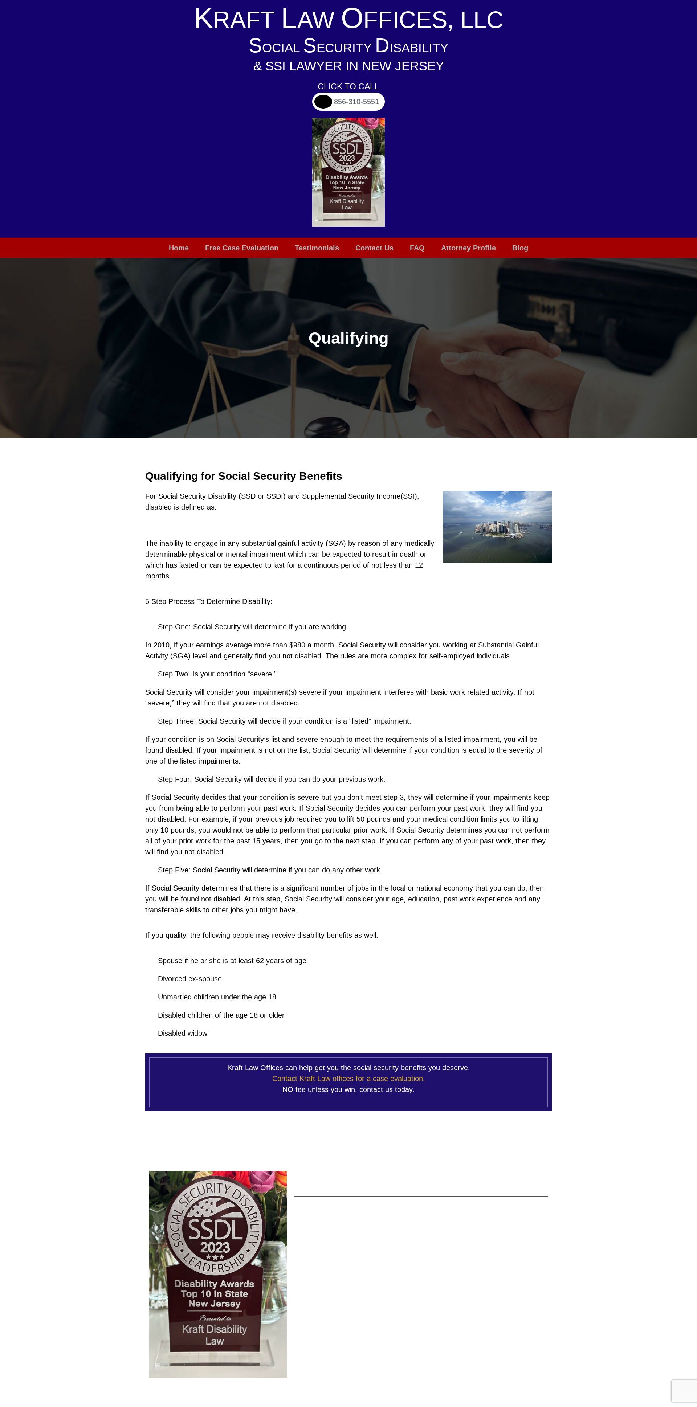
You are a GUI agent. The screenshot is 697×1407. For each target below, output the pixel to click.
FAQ (417, 248)
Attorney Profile (468, 248)
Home (179, 248)
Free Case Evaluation (241, 248)
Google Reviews (478, 1230)
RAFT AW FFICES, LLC (349, 20)
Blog (520, 248)
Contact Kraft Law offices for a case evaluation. (348, 1079)
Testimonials (317, 248)
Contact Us (374, 248)
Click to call (348, 86)
